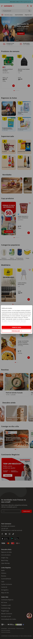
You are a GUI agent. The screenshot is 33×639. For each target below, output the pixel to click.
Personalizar (16, 331)
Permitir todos (16, 327)
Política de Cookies (21, 322)
